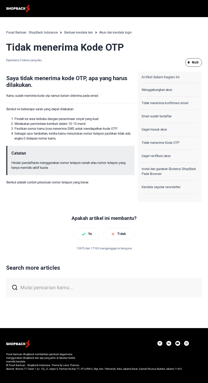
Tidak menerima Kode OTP (161, 143)
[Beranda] (18, 8)
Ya (90, 234)
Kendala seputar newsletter (161, 187)
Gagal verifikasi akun (156, 156)
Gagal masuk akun (154, 129)
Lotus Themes (71, 365)
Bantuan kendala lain (78, 32)
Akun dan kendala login (115, 32)
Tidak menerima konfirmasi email (165, 103)
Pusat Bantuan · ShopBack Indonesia (32, 32)
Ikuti (195, 62)
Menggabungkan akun (157, 90)
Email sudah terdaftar (157, 116)
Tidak (121, 234)
